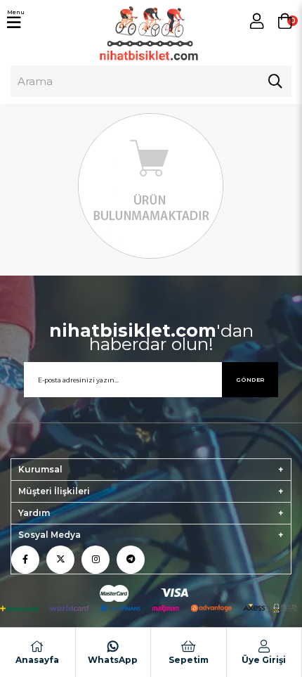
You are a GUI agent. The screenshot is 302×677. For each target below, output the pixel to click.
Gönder (250, 379)
